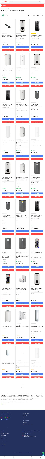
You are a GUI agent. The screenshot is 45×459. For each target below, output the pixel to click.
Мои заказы (3, 445)
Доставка (2, 431)
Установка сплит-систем (5, 433)
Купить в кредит (3, 435)
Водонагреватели (8, 8)
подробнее (3, 404)
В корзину (8, 47)
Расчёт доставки (25, 415)
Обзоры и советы (4, 438)
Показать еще (22, 384)
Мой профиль (3, 444)
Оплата (2, 429)
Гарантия (24, 418)
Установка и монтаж (25, 420)
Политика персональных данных (6, 414)
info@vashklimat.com (27, 433)
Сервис (23, 417)
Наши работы (24, 422)
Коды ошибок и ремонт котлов (27, 424)
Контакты (2, 437)
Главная (2, 8)
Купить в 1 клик (8, 50)
